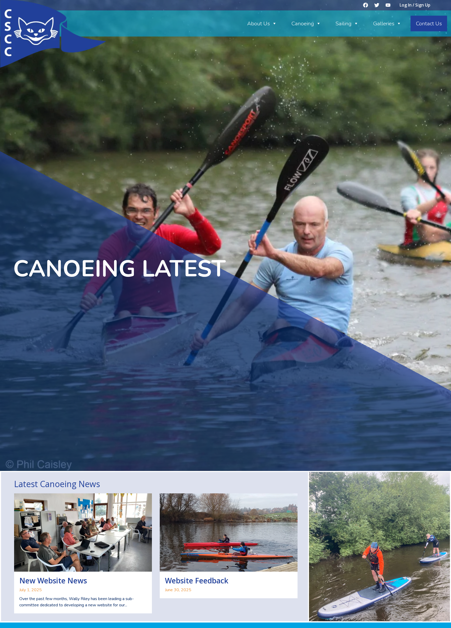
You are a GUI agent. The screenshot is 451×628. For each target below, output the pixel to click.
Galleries (383, 23)
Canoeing (302, 23)
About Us (258, 23)
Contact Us (429, 23)
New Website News (53, 580)
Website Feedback (196, 580)
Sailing (343, 23)
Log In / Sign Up (415, 5)
